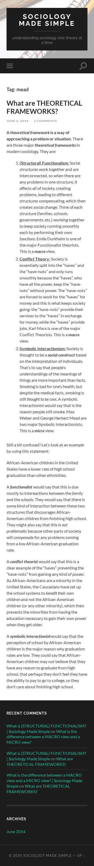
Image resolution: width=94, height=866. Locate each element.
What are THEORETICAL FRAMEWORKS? (44, 107)
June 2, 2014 (17, 121)
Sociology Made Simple (47, 19)
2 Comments (45, 121)
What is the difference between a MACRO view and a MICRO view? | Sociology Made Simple (44, 780)
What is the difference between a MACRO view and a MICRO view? (43, 737)
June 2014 (16, 831)
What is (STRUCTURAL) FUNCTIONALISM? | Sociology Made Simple (46, 728)
